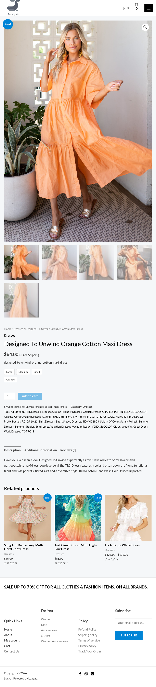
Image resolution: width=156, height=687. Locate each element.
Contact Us (11, 651)
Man (44, 624)
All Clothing (17, 411)
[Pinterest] (92, 674)
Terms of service (89, 640)
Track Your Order (89, 651)
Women (46, 619)
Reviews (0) (68, 450)
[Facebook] (80, 674)
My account (12, 640)
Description (12, 450)
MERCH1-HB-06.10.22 (100, 416)
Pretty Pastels (12, 421)
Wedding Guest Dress (135, 426)
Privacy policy (87, 646)
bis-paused (46, 411)
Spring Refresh (129, 421)
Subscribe (129, 635)
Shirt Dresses (47, 421)
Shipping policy (87, 635)
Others (46, 635)
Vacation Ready (81, 426)
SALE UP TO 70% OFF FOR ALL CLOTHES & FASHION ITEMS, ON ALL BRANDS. (76, 586)
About (8, 635)
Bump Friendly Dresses (68, 411)
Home (7, 328)
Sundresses (42, 426)
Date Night (64, 416)
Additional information (40, 450)
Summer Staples (24, 426)
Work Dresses (12, 431)
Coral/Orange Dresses (27, 416)
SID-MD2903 (90, 421)
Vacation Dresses (60, 426)
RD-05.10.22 (30, 421)
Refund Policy (87, 629)
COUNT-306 (49, 416)
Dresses (18, 328)
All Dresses (32, 411)
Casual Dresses (92, 411)
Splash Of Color (109, 421)
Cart (7, 646)
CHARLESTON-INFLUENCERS (119, 411)
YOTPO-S (28, 431)
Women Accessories (54, 641)
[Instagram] (86, 674)
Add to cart (30, 396)
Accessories (49, 630)
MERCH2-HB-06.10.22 (129, 416)
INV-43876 (79, 416)
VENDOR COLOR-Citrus (106, 426)
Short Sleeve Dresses (68, 421)
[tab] (12, 450)
